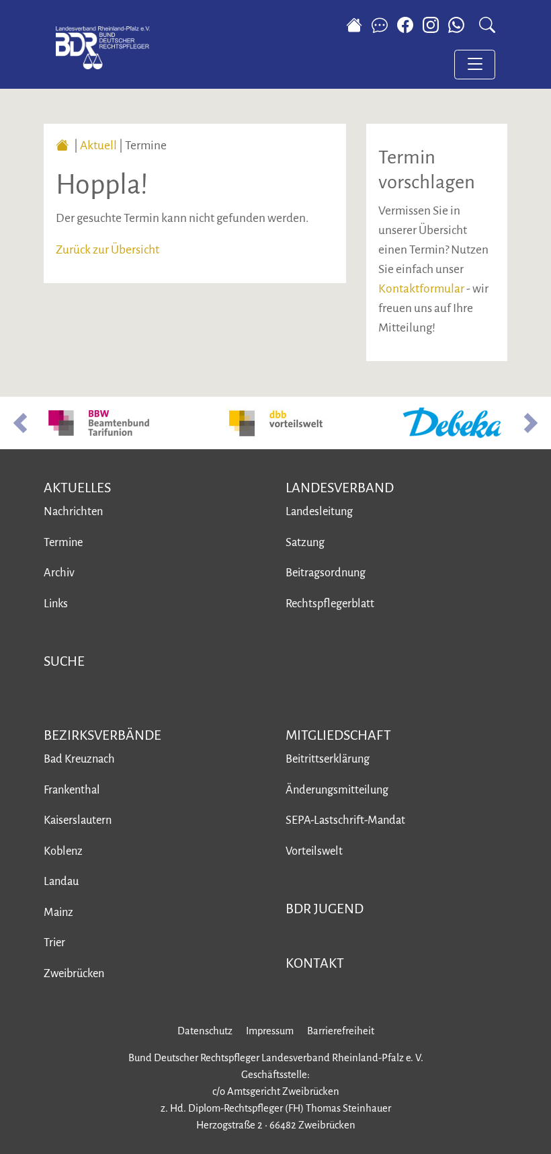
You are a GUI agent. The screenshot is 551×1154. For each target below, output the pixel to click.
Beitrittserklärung (328, 759)
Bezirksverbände (102, 735)
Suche (64, 661)
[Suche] (487, 24)
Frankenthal (72, 789)
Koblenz (63, 851)
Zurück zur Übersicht (107, 249)
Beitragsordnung (326, 572)
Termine (63, 542)
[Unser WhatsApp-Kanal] (459, 24)
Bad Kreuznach (79, 759)
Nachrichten (73, 511)
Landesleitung (319, 511)
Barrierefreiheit (340, 1031)
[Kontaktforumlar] (380, 24)
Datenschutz (204, 1031)
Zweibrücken (74, 973)
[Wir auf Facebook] (405, 24)
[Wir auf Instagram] (431, 24)
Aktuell (98, 145)
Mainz (58, 912)
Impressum (270, 1031)
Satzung (305, 542)
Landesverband (340, 487)
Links (56, 603)
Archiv (59, 572)
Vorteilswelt (314, 851)
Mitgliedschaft (338, 735)
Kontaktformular (421, 288)
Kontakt (315, 963)
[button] (20, 423)
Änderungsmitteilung (337, 789)
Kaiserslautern (78, 820)
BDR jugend (325, 908)
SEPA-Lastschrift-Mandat (345, 820)
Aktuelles (77, 487)
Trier (54, 942)
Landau (61, 881)
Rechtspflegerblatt (330, 603)
